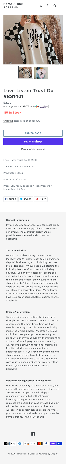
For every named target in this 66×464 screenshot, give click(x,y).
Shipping (8, 120)
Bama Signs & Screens (15, 5)
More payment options (33, 149)
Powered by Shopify (48, 454)
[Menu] (61, 5)
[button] (26, 106)
